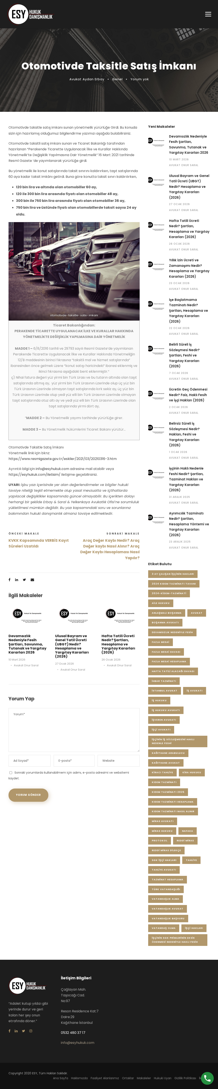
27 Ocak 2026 (64, 664)
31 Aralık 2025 (179, 497)
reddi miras (185, 840)
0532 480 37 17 (73, 1032)
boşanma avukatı (165, 622)
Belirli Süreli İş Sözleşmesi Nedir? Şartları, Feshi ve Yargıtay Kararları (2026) (184, 355)
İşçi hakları (194, 928)
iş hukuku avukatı (166, 710)
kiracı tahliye (162, 772)
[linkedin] (16, 1031)
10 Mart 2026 (17, 660)
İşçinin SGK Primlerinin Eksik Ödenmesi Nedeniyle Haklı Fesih (175, 940)
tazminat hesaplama (167, 879)
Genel (117, 79)
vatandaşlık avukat (167, 908)
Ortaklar (128, 1078)
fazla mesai (160, 642)
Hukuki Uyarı (162, 1078)
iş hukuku (159, 700)
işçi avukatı (161, 729)
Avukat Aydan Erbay (86, 79)
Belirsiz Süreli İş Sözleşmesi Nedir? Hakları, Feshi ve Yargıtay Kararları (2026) (184, 434)
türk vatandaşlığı (166, 889)
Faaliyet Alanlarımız (105, 1078)
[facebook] (9, 1031)
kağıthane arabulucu (168, 753)
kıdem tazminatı (164, 782)
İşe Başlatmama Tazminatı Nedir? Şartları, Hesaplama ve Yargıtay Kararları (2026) (188, 310)
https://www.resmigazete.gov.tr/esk (39, 458)
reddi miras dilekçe (166, 850)
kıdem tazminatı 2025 (168, 792)
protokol (159, 840)
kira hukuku (191, 772)
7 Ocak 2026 (178, 373)
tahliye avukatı (164, 869)
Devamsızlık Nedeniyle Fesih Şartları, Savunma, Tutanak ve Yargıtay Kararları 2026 (27, 644)
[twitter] (23, 1031)
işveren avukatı (164, 719)
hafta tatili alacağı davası (173, 671)
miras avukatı (163, 821)
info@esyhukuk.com (52, 468)
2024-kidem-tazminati (169, 593)
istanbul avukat (164, 690)
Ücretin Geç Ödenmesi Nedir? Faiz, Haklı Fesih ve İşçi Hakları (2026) (188, 394)
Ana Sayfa (60, 1078)
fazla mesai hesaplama (169, 661)
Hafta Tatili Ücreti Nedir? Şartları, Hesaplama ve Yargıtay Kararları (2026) (118, 644)
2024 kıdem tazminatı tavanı (174, 583)
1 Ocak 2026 (178, 452)
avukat (196, 613)
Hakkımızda (79, 1078)
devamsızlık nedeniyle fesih (172, 632)
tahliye (191, 860)
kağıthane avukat (166, 762)
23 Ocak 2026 (179, 283)
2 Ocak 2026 (178, 407)
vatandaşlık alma (165, 899)
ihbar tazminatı (164, 681)
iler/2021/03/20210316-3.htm (93, 458)
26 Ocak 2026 (111, 660)
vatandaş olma (164, 928)
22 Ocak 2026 (179, 328)
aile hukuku (161, 603)
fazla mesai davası (166, 652)
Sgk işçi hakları (164, 860)
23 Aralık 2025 (180, 541)
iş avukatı (194, 690)
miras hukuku (162, 831)
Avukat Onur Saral (26, 665)
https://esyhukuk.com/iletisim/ (34, 474)
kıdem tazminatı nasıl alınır (173, 811)
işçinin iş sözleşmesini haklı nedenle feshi (173, 741)
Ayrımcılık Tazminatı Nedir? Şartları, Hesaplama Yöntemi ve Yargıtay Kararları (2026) (189, 524)
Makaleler (144, 1078)
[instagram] (30, 1031)
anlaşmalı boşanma (167, 613)
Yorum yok (140, 79)
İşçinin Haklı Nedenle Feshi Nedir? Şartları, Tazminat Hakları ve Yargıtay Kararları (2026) (186, 479)
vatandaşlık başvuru (168, 918)
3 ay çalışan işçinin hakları (173, 574)
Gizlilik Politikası (185, 1078)
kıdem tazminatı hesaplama (173, 801)
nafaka (187, 831)
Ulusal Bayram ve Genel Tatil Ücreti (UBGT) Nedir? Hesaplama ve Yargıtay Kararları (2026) (72, 646)
